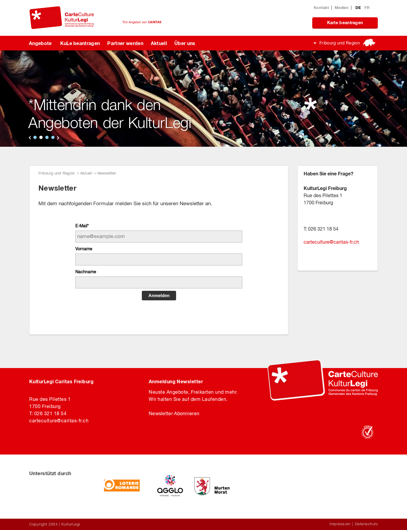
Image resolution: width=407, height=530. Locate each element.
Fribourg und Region (339, 43)
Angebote (40, 43)
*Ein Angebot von (141, 22)
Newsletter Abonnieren (174, 413)
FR (367, 7)
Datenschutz (366, 524)
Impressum (340, 524)
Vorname (83, 248)
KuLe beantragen (80, 43)
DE (358, 7)
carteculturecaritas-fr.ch (331, 242)
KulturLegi (70, 524)
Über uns (184, 43)
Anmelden (159, 295)
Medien (342, 7)
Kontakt (321, 7)
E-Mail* (82, 225)
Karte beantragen (345, 22)
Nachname (85, 271)
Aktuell (159, 43)
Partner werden (125, 43)
